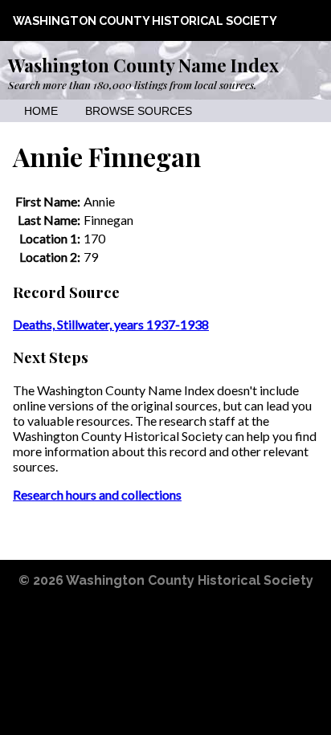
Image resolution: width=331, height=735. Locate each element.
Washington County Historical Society (145, 20)
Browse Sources (138, 111)
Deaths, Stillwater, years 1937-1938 (111, 324)
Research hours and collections (97, 494)
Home (41, 111)
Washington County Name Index (143, 65)
